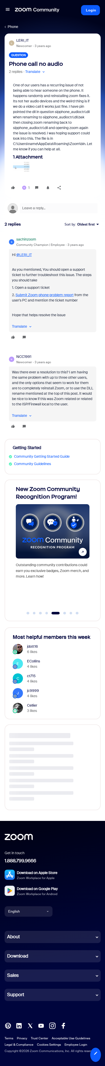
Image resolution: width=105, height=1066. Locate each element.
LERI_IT (22, 40)
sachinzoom (26, 239)
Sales (13, 975)
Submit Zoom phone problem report (45, 295)
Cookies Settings (49, 1045)
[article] (52, 289)
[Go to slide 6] (62, 613)
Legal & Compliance (19, 1045)
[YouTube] (41, 1025)
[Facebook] (63, 1025)
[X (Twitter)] (30, 1025)
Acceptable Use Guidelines (71, 1038)
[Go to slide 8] (77, 613)
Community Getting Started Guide (42, 456)
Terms (9, 1038)
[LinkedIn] (19, 1025)
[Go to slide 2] (34, 613)
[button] (8, 10)
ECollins (33, 661)
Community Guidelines (32, 464)
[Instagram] (52, 1025)
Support (15, 995)
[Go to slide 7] (71, 613)
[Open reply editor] (53, 208)
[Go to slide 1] (28, 613)
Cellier (32, 705)
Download (17, 956)
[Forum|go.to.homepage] (37, 10)
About (13, 937)
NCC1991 (23, 356)
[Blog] (8, 1025)
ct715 (31, 676)
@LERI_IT (24, 254)
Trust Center (39, 1038)
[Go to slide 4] (46, 613)
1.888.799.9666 (20, 861)
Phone (13, 26)
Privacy (22, 1038)
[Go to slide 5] (53, 613)
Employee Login (75, 1045)
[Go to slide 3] (40, 613)
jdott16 (32, 646)
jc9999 (33, 690)
